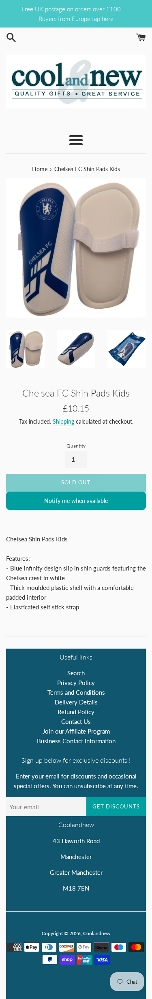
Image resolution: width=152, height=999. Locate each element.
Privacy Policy (76, 682)
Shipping (63, 421)
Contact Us (76, 721)
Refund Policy (76, 711)
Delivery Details (76, 702)
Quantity (76, 446)
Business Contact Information (76, 740)
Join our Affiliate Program (76, 731)
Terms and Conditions (76, 692)
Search (76, 673)
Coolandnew (96, 933)
